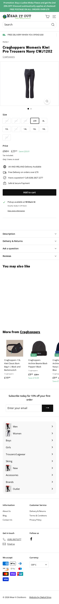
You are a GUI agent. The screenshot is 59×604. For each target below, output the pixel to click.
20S (16, 120)
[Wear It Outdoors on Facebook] (31, 539)
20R (35, 120)
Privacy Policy (35, 519)
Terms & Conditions (38, 515)
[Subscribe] (47, 408)
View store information (16, 211)
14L (25, 129)
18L (43, 129)
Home (5, 42)
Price (5, 145)
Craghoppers (9, 56)
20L (6, 137)
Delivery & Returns (38, 511)
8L (43, 120)
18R (25, 120)
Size (5, 114)
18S (6, 120)
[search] (29, 24)
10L (6, 129)
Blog (5, 515)
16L (34, 129)
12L (16, 129)
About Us (7, 511)
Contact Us (7, 519)
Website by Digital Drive (40, 597)
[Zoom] (47, 101)
